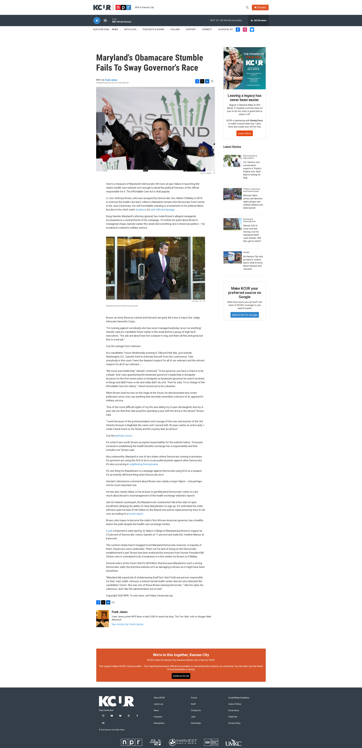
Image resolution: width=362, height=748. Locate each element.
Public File (232, 717)
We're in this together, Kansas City (181, 655)
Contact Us (196, 710)
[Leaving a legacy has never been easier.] (245, 68)
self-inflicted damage (162, 209)
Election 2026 (101, 29)
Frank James (111, 79)
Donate (261, 7)
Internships (196, 723)
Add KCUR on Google (245, 315)
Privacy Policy (234, 723)
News (115, 29)
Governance (233, 710)
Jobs (193, 717)
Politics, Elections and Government (251, 190)
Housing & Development (249, 220)
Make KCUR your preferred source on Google (244, 292)
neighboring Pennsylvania (143, 464)
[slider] (109, 20)
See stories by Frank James (128, 624)
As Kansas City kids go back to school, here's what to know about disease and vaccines (253, 262)
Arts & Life (130, 29)
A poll (109, 530)
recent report (135, 513)
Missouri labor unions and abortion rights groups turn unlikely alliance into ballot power (253, 201)
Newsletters (159, 723)
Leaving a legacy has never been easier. (244, 97)
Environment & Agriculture (250, 157)
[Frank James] (102, 618)
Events (194, 698)
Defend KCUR (181, 676)
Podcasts (158, 717)
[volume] (105, 20)
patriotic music (123, 435)
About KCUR (159, 698)
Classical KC (225, 29)
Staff (193, 704)
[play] (97, 20)
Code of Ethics (234, 704)
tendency (141, 209)
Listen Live (158, 704)
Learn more (244, 133)
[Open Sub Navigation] (120, 29)
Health (246, 252)
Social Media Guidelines (238, 698)
